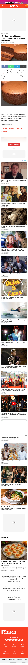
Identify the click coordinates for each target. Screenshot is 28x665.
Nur (2, 565)
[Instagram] (9, 640)
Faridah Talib (6, 42)
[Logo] (14, 6)
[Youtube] (18, 640)
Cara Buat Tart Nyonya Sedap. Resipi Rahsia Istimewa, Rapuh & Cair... (13, 562)
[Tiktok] (15, 640)
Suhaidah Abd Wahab (11, 590)
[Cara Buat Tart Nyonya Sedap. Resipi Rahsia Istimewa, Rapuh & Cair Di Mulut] (14, 550)
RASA (2, 33)
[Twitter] (12, 640)
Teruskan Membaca (14, 144)
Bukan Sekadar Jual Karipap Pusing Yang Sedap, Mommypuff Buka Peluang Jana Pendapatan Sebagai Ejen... (14, 577)
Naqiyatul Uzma (11, 581)
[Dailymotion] (21, 640)
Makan (7, 33)
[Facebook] (6, 640)
